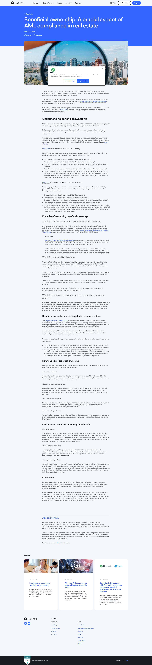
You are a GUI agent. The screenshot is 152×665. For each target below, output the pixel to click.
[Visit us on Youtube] (29, 623)
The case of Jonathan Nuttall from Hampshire (59, 241)
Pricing (59, 3)
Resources (78, 3)
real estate (39, 35)
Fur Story (54, 634)
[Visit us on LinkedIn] (25, 623)
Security (80, 637)
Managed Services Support (86, 628)
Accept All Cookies (83, 81)
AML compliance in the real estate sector (93, 101)
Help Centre (81, 625)
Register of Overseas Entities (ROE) (56, 321)
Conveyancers (63, 110)
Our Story (54, 625)
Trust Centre (81, 640)
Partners (53, 631)
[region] (76, 76)
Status (80, 644)
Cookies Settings (69, 81)
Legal (79, 634)
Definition (46, 148)
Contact (80, 631)
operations (29, 35)
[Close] (103, 69)
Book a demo (124, 3)
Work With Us (55, 628)
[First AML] (18, 3)
